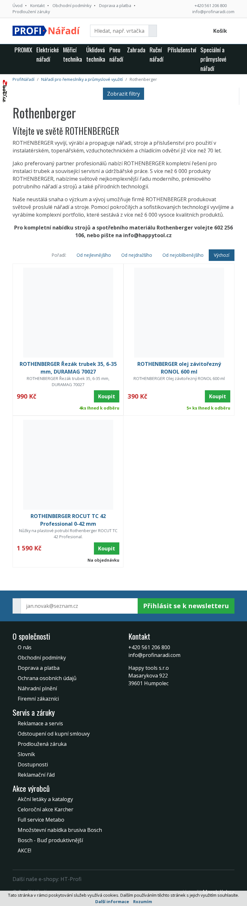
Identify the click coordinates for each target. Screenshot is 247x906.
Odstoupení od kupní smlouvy (54, 733)
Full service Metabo (41, 819)
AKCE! (24, 850)
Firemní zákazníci (38, 698)
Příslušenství (182, 49)
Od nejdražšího (136, 255)
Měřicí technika (72, 54)
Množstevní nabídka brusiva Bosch (60, 829)
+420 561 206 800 (211, 5)
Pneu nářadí (116, 54)
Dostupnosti (33, 764)
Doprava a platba (115, 5)
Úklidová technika (95, 54)
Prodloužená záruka (42, 743)
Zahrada (136, 49)
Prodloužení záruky (31, 11)
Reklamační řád (36, 774)
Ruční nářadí (156, 54)
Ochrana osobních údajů (47, 678)
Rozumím (142, 901)
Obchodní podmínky (71, 5)
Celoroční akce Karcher (45, 809)
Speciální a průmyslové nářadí (213, 59)
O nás (25, 647)
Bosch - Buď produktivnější (50, 840)
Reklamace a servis (40, 723)
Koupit (106, 396)
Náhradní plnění (37, 688)
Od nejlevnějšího (94, 255)
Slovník (26, 754)
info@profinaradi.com (213, 11)
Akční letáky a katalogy (45, 799)
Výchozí (221, 255)
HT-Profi (70, 879)
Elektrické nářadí (47, 54)
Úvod (18, 5)
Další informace (112, 901)
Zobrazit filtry (123, 93)
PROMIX (23, 49)
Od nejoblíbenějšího (183, 255)
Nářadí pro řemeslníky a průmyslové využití (82, 79)
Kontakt (37, 5)
